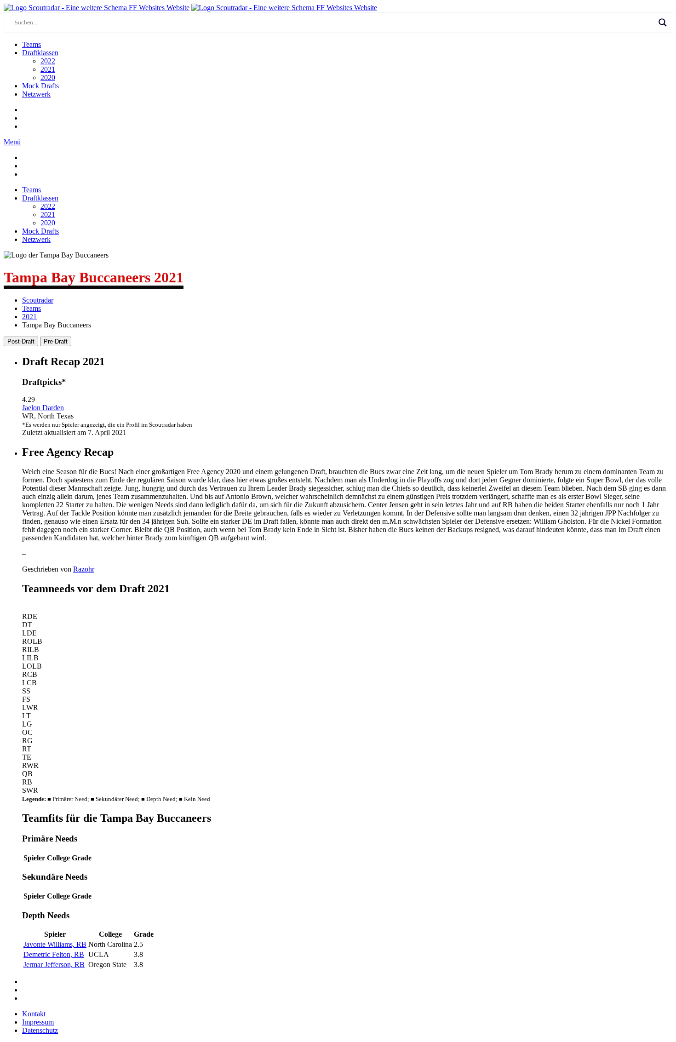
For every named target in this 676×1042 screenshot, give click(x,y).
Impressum (38, 1022)
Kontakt (34, 1014)
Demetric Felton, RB (53, 954)
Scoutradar (37, 300)
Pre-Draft (56, 341)
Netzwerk (36, 94)
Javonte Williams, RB (54, 944)
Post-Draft (20, 341)
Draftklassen (40, 53)
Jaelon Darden (43, 408)
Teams (31, 44)
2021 (47, 69)
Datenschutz (40, 1030)
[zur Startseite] (96, 7)
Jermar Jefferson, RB (54, 964)
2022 (47, 61)
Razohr (83, 569)
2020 (47, 77)
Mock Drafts (40, 86)
